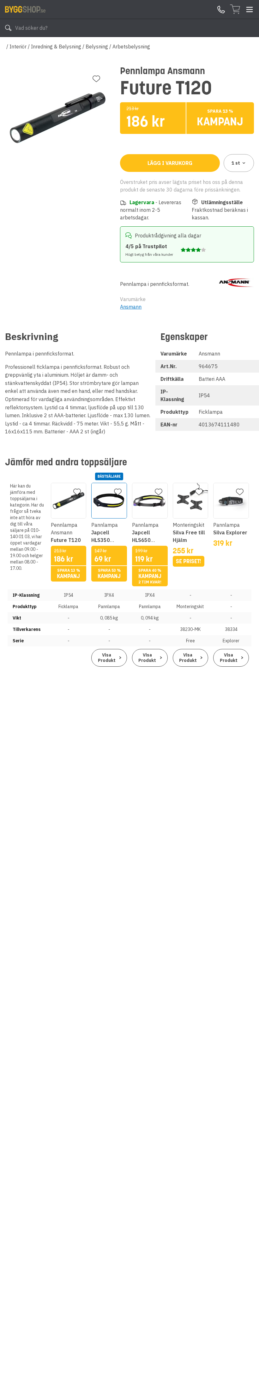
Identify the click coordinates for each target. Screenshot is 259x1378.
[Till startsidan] (25, 9)
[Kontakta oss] (221, 9)
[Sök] (8, 28)
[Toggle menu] (249, 9)
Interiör (18, 46)
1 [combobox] (236, 163)
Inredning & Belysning (56, 46)
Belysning (97, 46)
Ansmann (131, 307)
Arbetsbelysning (131, 46)
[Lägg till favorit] (96, 79)
